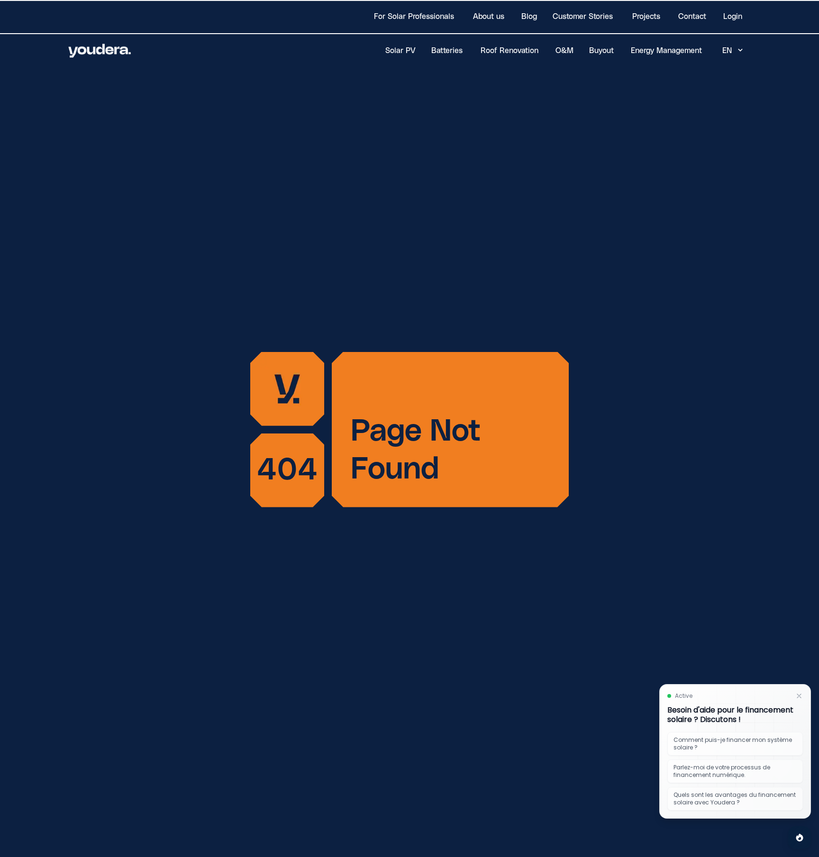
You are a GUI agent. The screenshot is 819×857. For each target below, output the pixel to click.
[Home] (99, 51)
